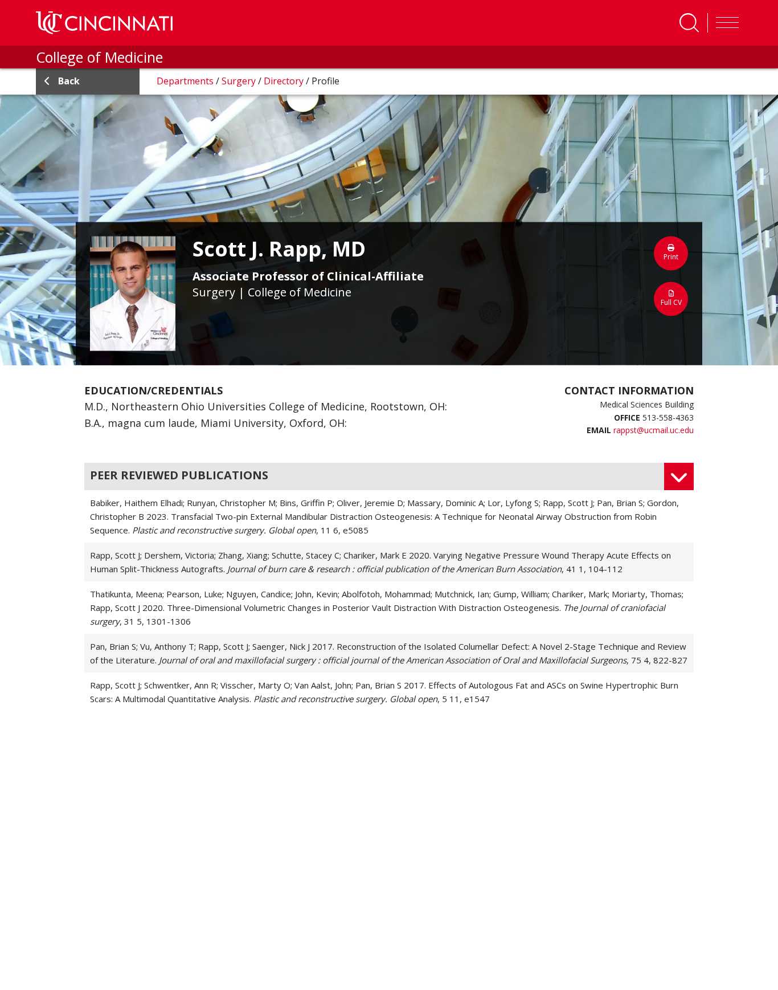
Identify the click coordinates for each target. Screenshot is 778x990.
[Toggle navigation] (724, 22)
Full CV (671, 302)
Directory (285, 81)
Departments (186, 81)
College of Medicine (99, 57)
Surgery (240, 81)
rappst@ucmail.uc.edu (653, 430)
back (69, 81)
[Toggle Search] (689, 23)
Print (671, 256)
